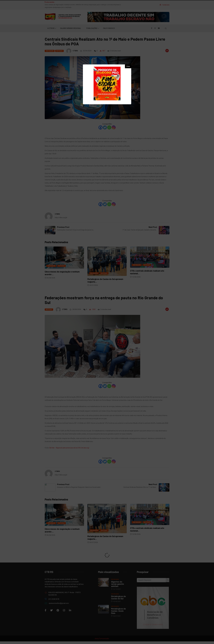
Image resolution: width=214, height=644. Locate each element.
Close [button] (128, 66)
